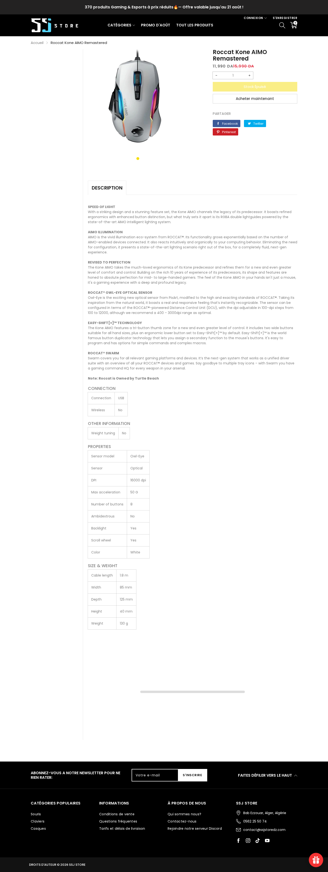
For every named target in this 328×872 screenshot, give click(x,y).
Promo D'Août (155, 25)
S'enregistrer (285, 18)
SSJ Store (77, 864)
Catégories (119, 25)
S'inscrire (192, 775)
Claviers (37, 821)
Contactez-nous (182, 821)
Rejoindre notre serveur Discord (195, 828)
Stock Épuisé (255, 86)
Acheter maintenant (255, 98)
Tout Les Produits (194, 25)
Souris (36, 814)
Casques (38, 828)
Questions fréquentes (118, 821)
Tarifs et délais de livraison (122, 828)
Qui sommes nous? (184, 814)
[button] (138, 158)
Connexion (253, 18)
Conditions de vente (116, 814)
